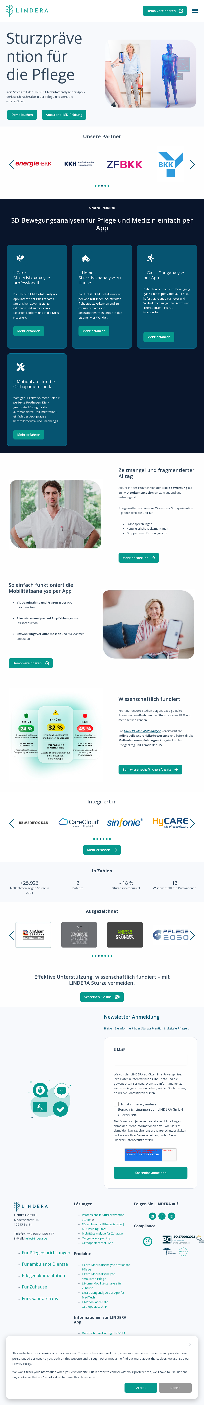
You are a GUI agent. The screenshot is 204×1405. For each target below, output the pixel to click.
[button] (11, 164)
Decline (175, 1388)
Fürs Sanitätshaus (40, 1298)
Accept (141, 1388)
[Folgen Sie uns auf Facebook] (162, 1216)
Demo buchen (22, 115)
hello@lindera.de (36, 1238)
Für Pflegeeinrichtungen (46, 1253)
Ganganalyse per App (96, 1238)
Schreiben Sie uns (98, 997)
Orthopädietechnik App (97, 1243)
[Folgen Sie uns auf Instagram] (171, 1216)
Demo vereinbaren (161, 11)
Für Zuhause (34, 1287)
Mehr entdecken (135, 558)
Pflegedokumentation (43, 1275)
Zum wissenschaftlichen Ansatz (147, 769)
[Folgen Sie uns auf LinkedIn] (152, 1216)
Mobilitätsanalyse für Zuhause (102, 1233)
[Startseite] (27, 11)
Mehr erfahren (28, 331)
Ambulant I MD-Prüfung (64, 115)
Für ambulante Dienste (45, 1264)
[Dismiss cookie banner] (190, 1344)
